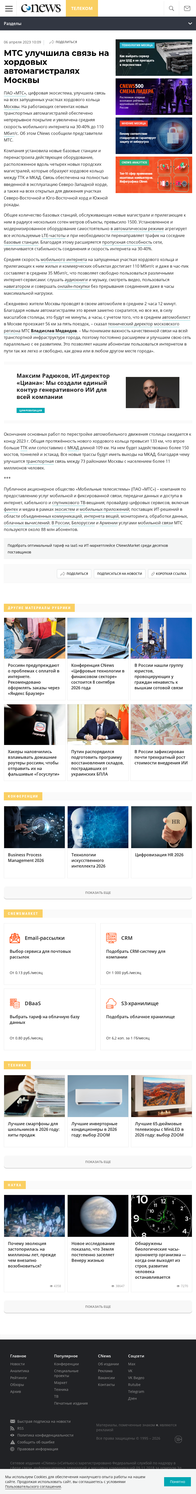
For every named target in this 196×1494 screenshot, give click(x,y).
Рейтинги (18, 1377)
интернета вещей (101, 516)
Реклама (105, 1370)
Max (131, 1363)
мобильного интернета (64, 259)
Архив (15, 1391)
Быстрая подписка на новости (44, 1421)
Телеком (82, 8)
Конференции (66, 1363)
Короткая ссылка (171, 574)
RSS (20, 1428)
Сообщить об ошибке (36, 1442)
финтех (11, 509)
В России (60, 523)
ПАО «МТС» (15, 93)
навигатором (17, 286)
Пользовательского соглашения (33, 1486)
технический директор (130, 324)
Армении (109, 523)
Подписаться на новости (119, 574)
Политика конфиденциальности (45, 1435)
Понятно (177, 1481)
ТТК (24, 447)
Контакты (106, 1384)
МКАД (73, 447)
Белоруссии (83, 523)
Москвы (11, 106)
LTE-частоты (54, 235)
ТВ (56, 1396)
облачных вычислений (27, 523)
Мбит (9, 133)
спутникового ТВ (68, 502)
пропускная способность (127, 242)
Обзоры (17, 1384)
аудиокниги (76, 279)
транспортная (40, 461)
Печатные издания (71, 1403)
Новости (17, 1363)
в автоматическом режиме (137, 228)
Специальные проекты (66, 1373)
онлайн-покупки (73, 286)
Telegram (136, 1391)
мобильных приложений (104, 509)
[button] (171, 8)
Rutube (134, 1384)
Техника (61, 1389)
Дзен (132, 1398)
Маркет (60, 1382)
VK (130, 1370)
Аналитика (19, 1370)
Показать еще (98, 892)
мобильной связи (155, 523)
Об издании (108, 1363)
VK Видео (136, 1377)
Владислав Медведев (54, 331)
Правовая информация (37, 1448)
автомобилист (176, 317)
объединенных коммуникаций (51, 516)
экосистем (65, 509)
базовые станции (21, 242)
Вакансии (106, 1377)
